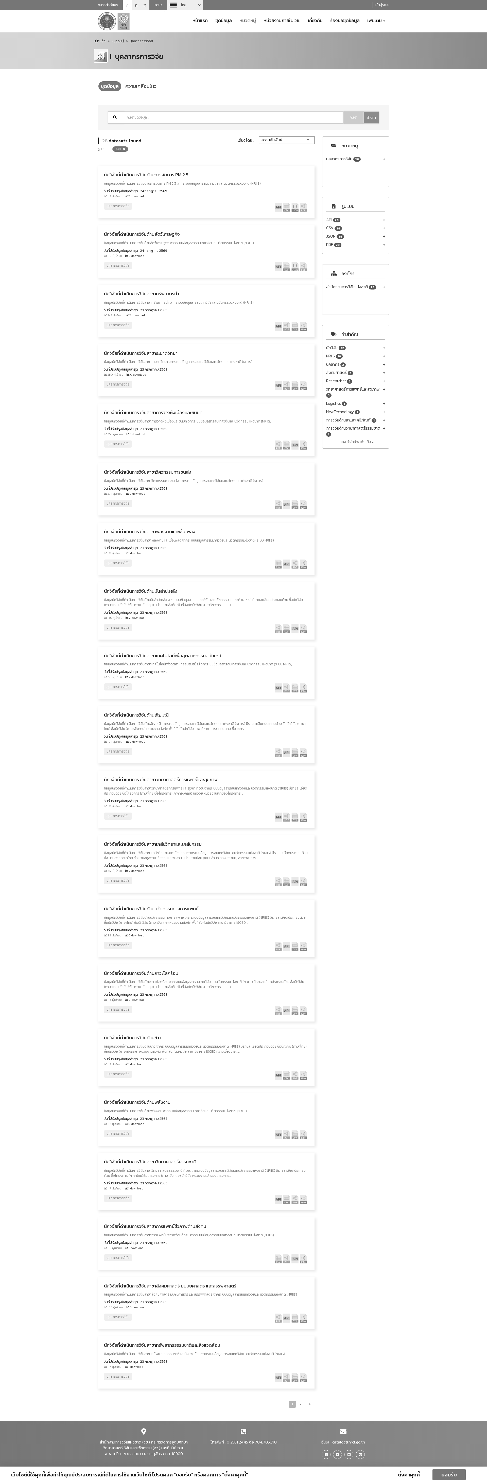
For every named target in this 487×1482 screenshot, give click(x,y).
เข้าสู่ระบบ (382, 5)
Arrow (185, 5)
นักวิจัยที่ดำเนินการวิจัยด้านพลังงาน (137, 1102)
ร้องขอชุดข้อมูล (345, 20)
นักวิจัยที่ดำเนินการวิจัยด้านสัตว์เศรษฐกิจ (142, 234)
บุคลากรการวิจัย (342, 159)
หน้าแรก (200, 20)
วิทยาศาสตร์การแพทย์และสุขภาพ (353, 392)
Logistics (335, 403)
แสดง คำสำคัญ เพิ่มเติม (355, 442)
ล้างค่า (371, 117)
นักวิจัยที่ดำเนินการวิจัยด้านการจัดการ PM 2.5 (146, 174)
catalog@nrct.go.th (348, 1442)
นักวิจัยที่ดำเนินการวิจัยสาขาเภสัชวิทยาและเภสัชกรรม (153, 844)
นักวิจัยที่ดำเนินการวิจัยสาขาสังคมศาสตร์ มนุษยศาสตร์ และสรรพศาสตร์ (170, 1285)
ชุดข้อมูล (223, 20)
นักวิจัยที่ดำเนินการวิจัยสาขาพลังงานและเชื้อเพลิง (149, 531)
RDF (333, 244)
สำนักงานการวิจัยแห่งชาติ (350, 287)
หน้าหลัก (100, 41)
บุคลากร (335, 364)
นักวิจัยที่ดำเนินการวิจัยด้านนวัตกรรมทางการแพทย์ (151, 908)
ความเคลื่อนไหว (140, 86)
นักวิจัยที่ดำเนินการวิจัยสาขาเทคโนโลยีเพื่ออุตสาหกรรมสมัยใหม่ (162, 655)
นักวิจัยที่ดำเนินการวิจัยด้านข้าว (132, 1037)
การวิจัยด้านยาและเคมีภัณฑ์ (350, 420)
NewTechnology (342, 412)
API (332, 220)
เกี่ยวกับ (315, 20)
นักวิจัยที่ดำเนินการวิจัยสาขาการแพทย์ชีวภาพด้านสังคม (155, 1226)
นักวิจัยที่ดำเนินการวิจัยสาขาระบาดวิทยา (141, 353)
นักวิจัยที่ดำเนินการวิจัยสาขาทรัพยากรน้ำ (141, 293)
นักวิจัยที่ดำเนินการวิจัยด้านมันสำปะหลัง (140, 591)
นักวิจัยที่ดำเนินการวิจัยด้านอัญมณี (136, 714)
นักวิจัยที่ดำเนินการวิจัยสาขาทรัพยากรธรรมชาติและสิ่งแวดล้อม (162, 1345)
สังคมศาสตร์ (338, 372)
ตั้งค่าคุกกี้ (409, 1474)
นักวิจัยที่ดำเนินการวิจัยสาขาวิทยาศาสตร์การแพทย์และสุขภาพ (161, 779)
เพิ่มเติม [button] (375, 20)
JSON (334, 236)
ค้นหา (353, 117)
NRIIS (333, 356)
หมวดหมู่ (247, 20)
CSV (333, 228)
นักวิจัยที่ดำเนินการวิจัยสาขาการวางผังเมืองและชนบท (153, 412)
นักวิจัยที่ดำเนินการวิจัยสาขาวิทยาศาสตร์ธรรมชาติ (150, 1161)
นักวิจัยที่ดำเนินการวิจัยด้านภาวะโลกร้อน (141, 973)
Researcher (338, 381)
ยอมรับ (449, 1474)
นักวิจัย (335, 348)
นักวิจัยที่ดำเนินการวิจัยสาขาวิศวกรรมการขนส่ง (147, 472)
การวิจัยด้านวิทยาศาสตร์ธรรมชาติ (353, 431)
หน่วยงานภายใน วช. (282, 20)
